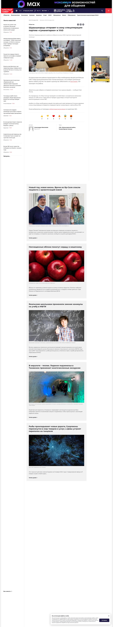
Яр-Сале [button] (44, 10)
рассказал (73, 81)
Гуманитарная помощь (65, 129)
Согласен (104, 620)
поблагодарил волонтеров (57, 109)
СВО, (60, 127)
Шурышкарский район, (69, 127)
